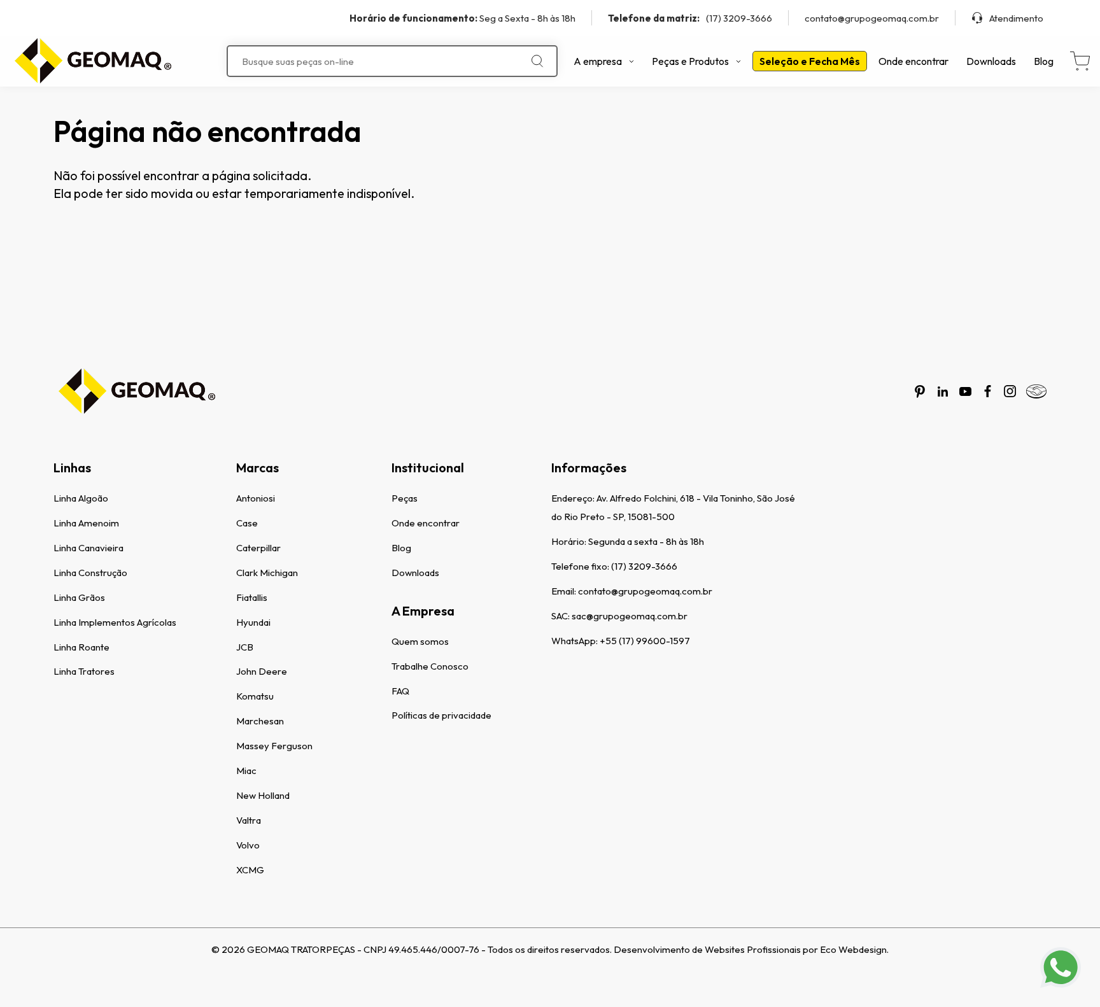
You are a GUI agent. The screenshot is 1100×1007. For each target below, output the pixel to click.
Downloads (991, 61)
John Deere (261, 671)
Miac (246, 770)
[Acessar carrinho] (1079, 61)
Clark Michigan (267, 573)
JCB (244, 647)
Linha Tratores (84, 671)
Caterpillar (258, 548)
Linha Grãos (79, 597)
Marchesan (260, 721)
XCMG (250, 870)
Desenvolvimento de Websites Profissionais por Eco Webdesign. (751, 949)
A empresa (598, 61)
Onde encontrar (913, 61)
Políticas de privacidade (441, 715)
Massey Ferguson (274, 746)
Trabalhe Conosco (430, 666)
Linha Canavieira (88, 548)
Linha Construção (90, 573)
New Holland (263, 795)
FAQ (400, 691)
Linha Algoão (80, 498)
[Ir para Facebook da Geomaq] (988, 391)
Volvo (248, 845)
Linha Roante (81, 647)
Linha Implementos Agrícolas (114, 622)
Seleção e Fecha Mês (809, 61)
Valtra (248, 820)
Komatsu (255, 696)
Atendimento (1016, 18)
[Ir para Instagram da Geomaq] (1010, 391)
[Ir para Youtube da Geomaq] (965, 391)
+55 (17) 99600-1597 (645, 641)
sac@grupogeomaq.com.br (630, 616)
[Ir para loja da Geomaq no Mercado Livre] (1036, 391)
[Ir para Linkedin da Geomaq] (942, 391)
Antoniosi (255, 498)
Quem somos (420, 641)
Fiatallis (251, 597)
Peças (404, 498)
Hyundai (253, 622)
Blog (1044, 61)
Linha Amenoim (86, 523)
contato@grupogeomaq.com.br (872, 18)
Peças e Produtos (690, 61)
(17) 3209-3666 (690, 18)
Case (247, 523)
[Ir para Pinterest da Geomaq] (919, 391)
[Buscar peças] (537, 61)
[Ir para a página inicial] (92, 61)
